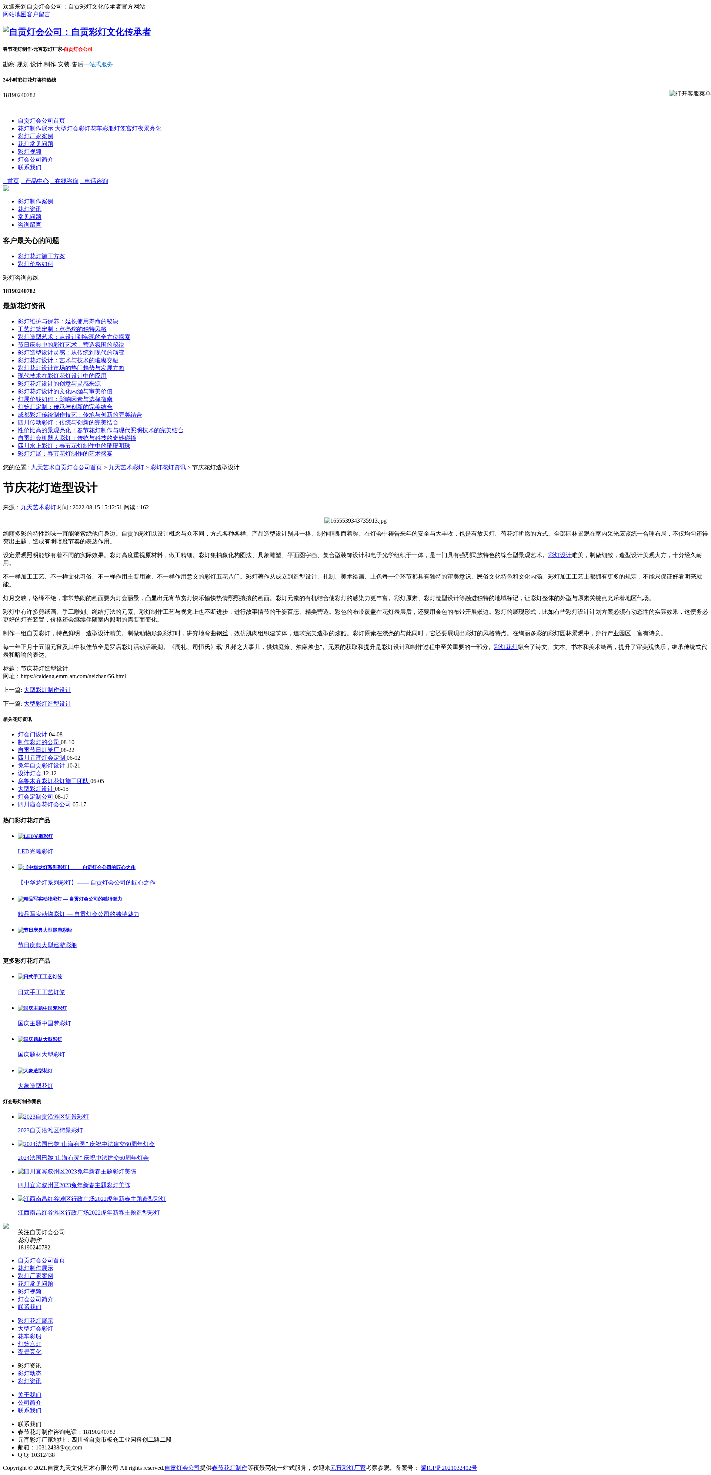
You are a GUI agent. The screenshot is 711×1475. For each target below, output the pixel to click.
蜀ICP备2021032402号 (449, 1468)
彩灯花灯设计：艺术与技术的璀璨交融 (68, 360)
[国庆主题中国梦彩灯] (42, 1008)
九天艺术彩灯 (126, 467)
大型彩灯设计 (36, 789)
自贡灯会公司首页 (41, 120)
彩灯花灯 (506, 647)
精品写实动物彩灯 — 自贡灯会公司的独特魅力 (78, 914)
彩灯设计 (560, 555)
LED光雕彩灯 (35, 851)
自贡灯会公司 (182, 1468)
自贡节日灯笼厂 (39, 750)
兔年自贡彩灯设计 (42, 765)
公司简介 (29, 1402)
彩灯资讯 (29, 1381)
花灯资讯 (29, 209)
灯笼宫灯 (126, 128)
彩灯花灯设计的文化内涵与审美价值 (65, 391)
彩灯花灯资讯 (168, 467)
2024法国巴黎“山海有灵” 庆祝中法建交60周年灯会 (83, 1158)
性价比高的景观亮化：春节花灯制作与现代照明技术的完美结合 (101, 430)
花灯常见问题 (35, 144)
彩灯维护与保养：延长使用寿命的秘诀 (68, 321)
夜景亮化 (149, 128)
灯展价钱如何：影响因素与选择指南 (65, 399)
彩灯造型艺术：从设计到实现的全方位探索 (74, 337)
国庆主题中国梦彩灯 (44, 1023)
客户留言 (38, 14)
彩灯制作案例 (35, 201)
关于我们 (29, 1395)
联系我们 (29, 167)
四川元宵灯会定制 (42, 758)
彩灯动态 (29, 1373)
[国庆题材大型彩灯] (40, 1039)
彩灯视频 (29, 152)
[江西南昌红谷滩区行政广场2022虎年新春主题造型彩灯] (92, 1199)
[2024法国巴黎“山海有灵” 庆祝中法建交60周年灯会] (86, 1144)
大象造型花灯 (35, 1086)
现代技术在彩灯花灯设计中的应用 (62, 376)
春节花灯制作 (229, 1468)
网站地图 (15, 14)
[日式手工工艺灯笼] (40, 976)
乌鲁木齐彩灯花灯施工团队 (54, 781)
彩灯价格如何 (35, 264)
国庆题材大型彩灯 (41, 1054)
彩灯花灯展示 (35, 1321)
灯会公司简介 (35, 159)
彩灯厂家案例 (35, 136)
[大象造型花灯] (35, 1070)
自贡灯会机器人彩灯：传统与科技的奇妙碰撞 (77, 438)
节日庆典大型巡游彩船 (47, 945)
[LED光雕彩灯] (35, 836)
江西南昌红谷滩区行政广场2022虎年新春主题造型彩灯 (89, 1212)
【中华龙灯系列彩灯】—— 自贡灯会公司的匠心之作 (87, 882)
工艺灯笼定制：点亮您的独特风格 (62, 329)
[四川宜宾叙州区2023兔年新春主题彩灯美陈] (77, 1171)
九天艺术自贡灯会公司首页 (66, 467)
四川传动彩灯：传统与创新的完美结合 (68, 422)
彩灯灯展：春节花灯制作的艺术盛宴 (65, 453)
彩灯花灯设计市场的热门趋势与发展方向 (71, 368)
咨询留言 (29, 225)
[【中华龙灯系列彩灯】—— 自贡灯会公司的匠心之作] (77, 867)
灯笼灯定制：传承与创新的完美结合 (65, 407)
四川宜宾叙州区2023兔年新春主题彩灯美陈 (74, 1185)
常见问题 (29, 217)
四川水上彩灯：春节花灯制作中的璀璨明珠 (74, 446)
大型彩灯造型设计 (47, 703)
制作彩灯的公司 (39, 742)
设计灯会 (30, 773)
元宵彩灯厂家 (348, 1468)
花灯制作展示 (35, 128)
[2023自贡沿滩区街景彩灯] (53, 1116)
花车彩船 (102, 128)
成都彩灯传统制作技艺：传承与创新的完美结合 (80, 415)
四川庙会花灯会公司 (45, 804)
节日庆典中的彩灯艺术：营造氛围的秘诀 (71, 345)
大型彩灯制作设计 (47, 690)
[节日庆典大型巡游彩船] (45, 930)
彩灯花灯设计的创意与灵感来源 (59, 383)
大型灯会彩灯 (72, 128)
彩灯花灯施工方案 (41, 256)
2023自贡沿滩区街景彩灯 (50, 1130)
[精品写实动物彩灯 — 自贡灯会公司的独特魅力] (70, 899)
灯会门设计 (33, 734)
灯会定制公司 (36, 796)
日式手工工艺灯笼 (41, 992)
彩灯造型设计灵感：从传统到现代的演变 (71, 352)
